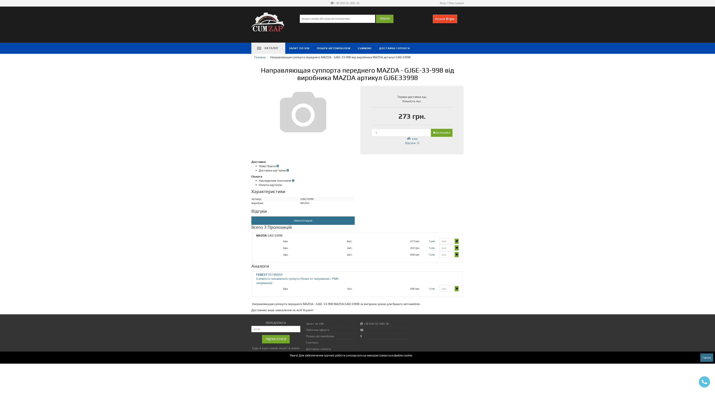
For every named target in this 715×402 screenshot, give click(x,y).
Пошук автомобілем (333, 48)
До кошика (442, 132)
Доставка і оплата (394, 48)
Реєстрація (456, 3)
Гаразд (707, 357)
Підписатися (276, 339)
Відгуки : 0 (412, 143)
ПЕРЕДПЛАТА (276, 323)
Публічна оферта (317, 330)
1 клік (413, 139)
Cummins (365, 48)
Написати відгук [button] (303, 220)
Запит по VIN (299, 48)
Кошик (445, 19)
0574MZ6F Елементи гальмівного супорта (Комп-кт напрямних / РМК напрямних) (297, 279)
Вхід (443, 3)
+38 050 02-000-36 (346, 3)
